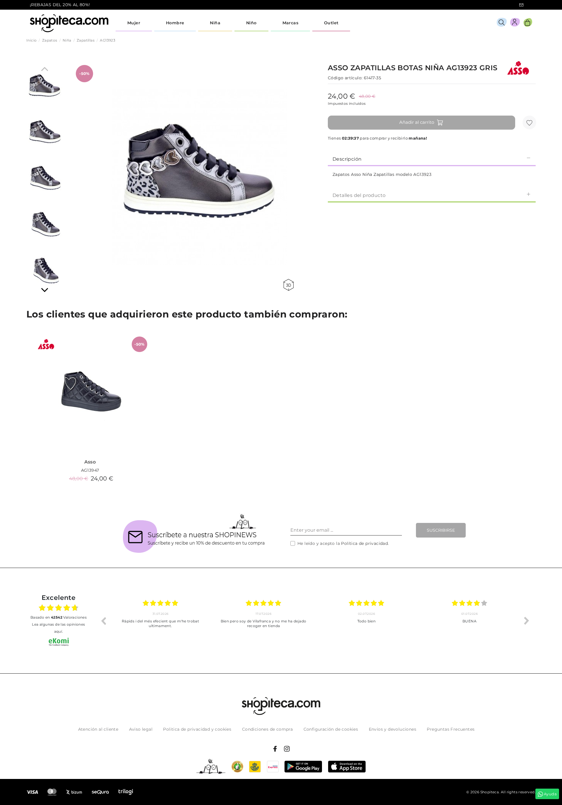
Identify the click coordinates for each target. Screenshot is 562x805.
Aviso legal (141, 729)
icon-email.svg (521, 5)
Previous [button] (103, 621)
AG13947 (90, 470)
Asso (90, 462)
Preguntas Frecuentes (450, 729)
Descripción (347, 159)
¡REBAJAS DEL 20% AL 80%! (60, 4)
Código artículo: (345, 77)
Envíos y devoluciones (392, 729)
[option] (160, 621)
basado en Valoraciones (58, 617)
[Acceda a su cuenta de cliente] (515, 23)
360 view (289, 285)
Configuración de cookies (331, 729)
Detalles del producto (359, 195)
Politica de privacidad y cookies (197, 729)
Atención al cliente (98, 729)
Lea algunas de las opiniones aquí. (58, 628)
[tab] (432, 158)
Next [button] (526, 621)
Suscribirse (441, 530)
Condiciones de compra (267, 729)
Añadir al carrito (416, 122)
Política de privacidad (364, 543)
